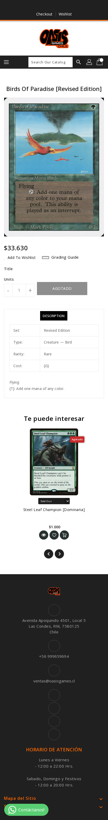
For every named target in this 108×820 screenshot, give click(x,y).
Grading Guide (65, 257)
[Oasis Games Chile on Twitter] (49, 6)
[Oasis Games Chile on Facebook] (39, 6)
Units (9, 279)
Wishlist (65, 14)
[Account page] (89, 62)
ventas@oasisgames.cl (54, 680)
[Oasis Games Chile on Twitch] (69, 6)
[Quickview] (43, 535)
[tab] (53, 316)
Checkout (44, 14)
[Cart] (100, 62)
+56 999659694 (54, 656)
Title (8, 268)
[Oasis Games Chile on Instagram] (59, 6)
